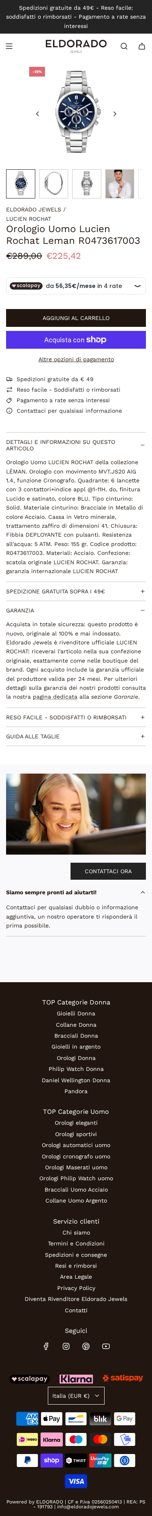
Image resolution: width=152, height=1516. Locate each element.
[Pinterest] (86, 1346)
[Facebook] (46, 1346)
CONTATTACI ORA (108, 871)
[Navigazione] (9, 46)
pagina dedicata (55, 696)
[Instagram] (66, 1346)
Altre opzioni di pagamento (76, 359)
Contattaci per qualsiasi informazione (69, 410)
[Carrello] (142, 46)
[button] (37, 113)
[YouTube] (106, 1346)
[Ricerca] (124, 46)
